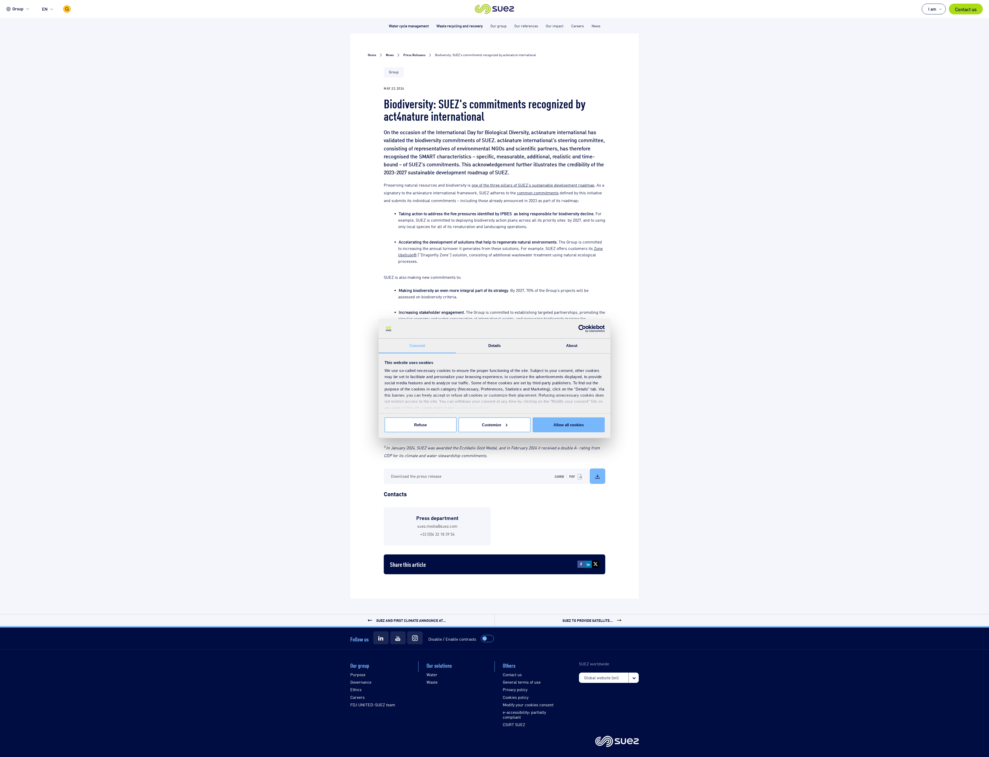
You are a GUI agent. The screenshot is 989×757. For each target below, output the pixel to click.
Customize (491, 424)
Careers (357, 697)
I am (932, 9)
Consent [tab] (417, 345)
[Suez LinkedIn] (381, 637)
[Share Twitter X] (595, 564)
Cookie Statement (472, 407)
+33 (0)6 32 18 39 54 (437, 534)
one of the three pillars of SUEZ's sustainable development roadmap (533, 185)
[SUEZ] (617, 742)
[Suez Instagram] (415, 637)
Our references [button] (526, 25)
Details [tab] (494, 345)
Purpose (357, 674)
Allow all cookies (568, 424)
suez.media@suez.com (437, 526)
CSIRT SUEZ (514, 724)
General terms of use (522, 682)
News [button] (596, 25)
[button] (494, 9)
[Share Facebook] (581, 564)
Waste (432, 682)
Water (432, 674)
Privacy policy (515, 689)
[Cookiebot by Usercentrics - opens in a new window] (582, 329)
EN (45, 9)
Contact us (966, 9)
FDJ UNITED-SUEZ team (372, 704)
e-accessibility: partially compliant (524, 714)
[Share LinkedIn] (588, 564)
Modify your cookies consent (528, 704)
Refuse (420, 424)
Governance (360, 682)
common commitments (538, 192)
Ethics (356, 689)
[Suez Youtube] (398, 637)
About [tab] (571, 345)
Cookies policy (515, 697)
